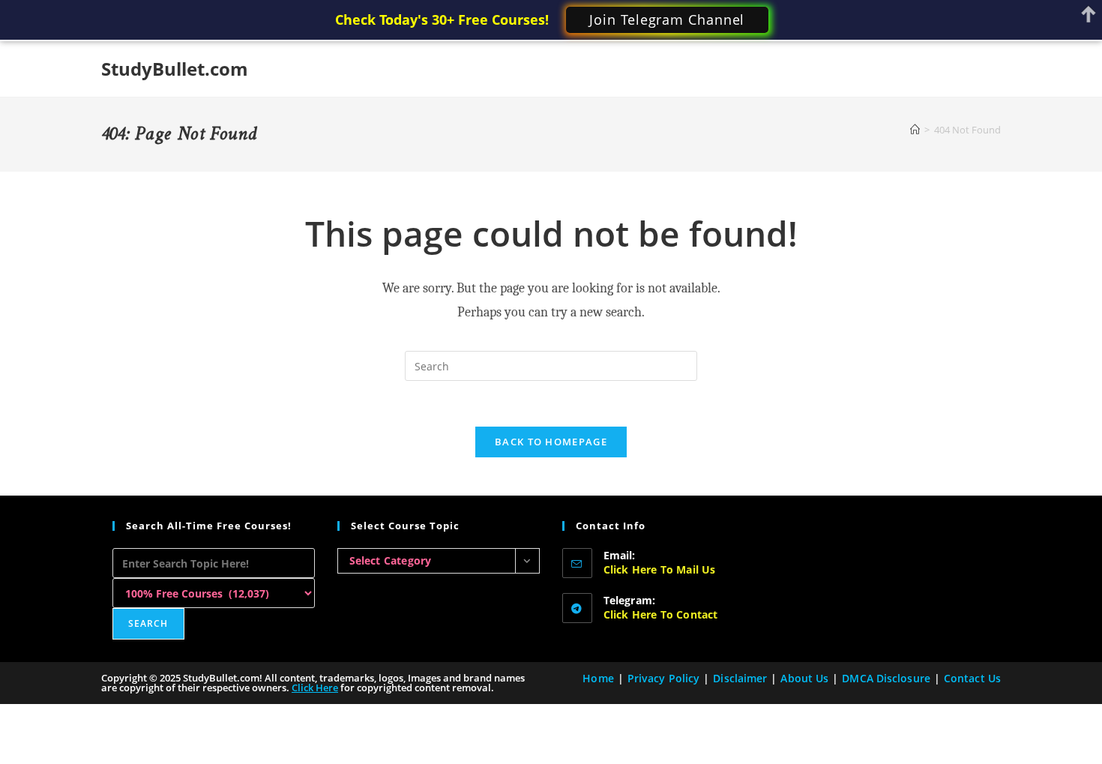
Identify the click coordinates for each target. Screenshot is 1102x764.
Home (597, 678)
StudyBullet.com (174, 68)
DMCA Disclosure (886, 678)
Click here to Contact (660, 614)
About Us (804, 678)
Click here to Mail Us (659, 569)
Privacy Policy (663, 678)
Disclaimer (740, 678)
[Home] (915, 129)
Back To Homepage (551, 441)
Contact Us (972, 678)
